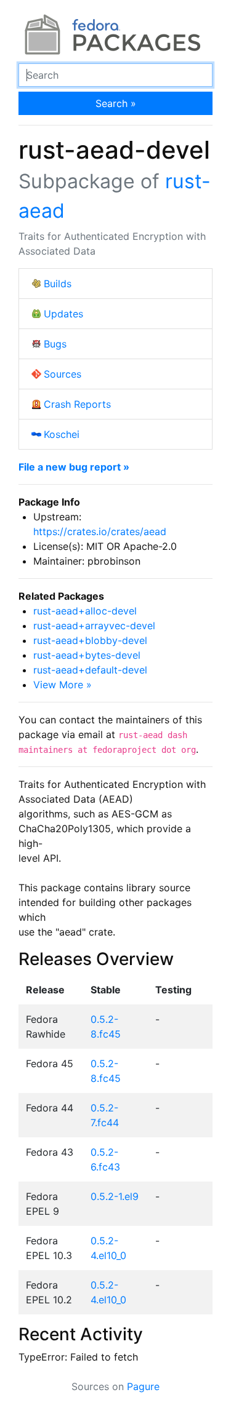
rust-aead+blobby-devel (90, 640)
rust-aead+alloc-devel (85, 611)
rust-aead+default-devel (90, 670)
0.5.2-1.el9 (115, 1196)
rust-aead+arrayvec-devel (94, 625)
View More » (62, 684)
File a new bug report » (73, 467)
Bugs (55, 344)
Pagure (143, 1386)
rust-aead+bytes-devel (86, 655)
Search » (115, 103)
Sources (62, 374)
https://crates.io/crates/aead (99, 531)
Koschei (61, 434)
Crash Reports (77, 404)
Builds (57, 283)
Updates (63, 314)
